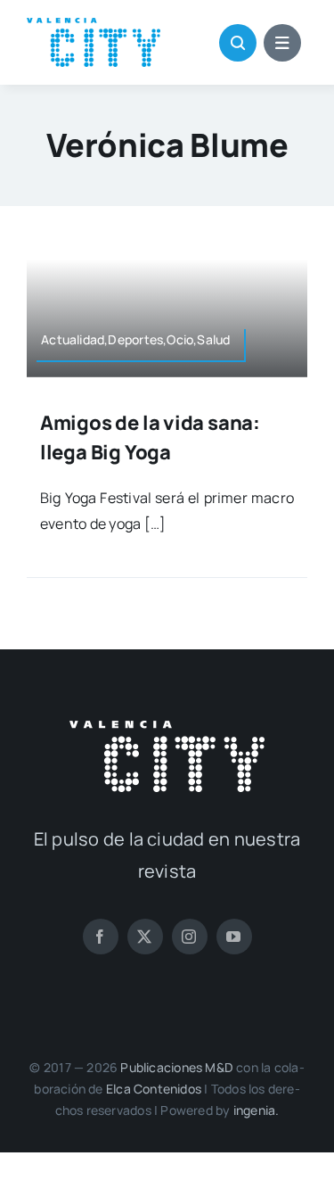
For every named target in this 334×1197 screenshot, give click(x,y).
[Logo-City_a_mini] (93, 25)
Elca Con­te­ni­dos (153, 1088)
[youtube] (234, 936)
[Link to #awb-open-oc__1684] (282, 43)
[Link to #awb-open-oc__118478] (238, 43)
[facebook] (100, 936)
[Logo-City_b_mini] (167, 728)
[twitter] (145, 936)
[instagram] (190, 936)
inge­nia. (256, 1110)
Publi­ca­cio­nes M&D (176, 1067)
